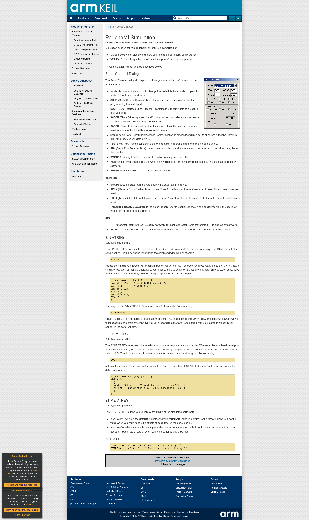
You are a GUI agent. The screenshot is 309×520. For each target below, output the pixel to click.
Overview (76, 176)
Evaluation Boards (83, 63)
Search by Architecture (85, 119)
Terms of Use (133, 511)
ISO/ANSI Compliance (83, 158)
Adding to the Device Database (84, 104)
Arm (72, 486)
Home (111, 26)
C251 (73, 499)
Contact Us (182, 511)
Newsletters (77, 73)
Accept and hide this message (22, 485)
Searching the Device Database (82, 112)
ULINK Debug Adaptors (117, 486)
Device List (77, 85)
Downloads (147, 479)
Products (83, 18)
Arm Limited (149, 515)
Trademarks (169, 511)
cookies (29, 504)
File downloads (148, 499)
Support (131, 18)
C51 (72, 495)
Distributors (111, 503)
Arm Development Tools (85, 39)
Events (116, 18)
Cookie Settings (118, 511)
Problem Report (79, 129)
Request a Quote (219, 487)
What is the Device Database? (83, 92)
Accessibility (156, 511)
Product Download (80, 146)
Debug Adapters (82, 58)
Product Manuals (184, 491)
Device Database (114, 499)
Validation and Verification (84, 163)
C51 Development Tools (85, 49)
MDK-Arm (145, 483)
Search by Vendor (82, 124)
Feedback (76, 134)
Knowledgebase (184, 483)
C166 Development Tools (86, 44)
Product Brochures (81, 68)
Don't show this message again (22, 510)
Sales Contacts (218, 491)
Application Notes (184, 495)
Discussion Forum (184, 487)
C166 (73, 490)
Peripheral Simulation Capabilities (172, 460)
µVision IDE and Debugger (83, 503)
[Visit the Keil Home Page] (71, 18)
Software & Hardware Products (82, 33)
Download (101, 18)
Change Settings (22, 514)
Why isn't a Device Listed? (86, 98)
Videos (146, 18)
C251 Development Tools (86, 53)
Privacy (145, 511)
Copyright (124, 515)
